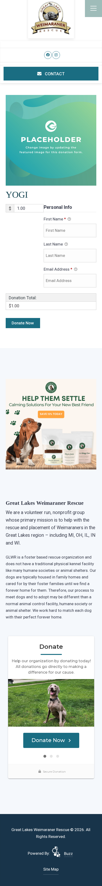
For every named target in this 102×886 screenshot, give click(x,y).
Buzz (68, 853)
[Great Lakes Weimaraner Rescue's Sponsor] (51, 423)
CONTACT (54, 73)
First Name (55, 219)
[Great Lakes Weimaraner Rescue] (51, 18)
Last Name (54, 244)
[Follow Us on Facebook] (48, 55)
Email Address (58, 269)
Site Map (51, 869)
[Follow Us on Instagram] (56, 55)
